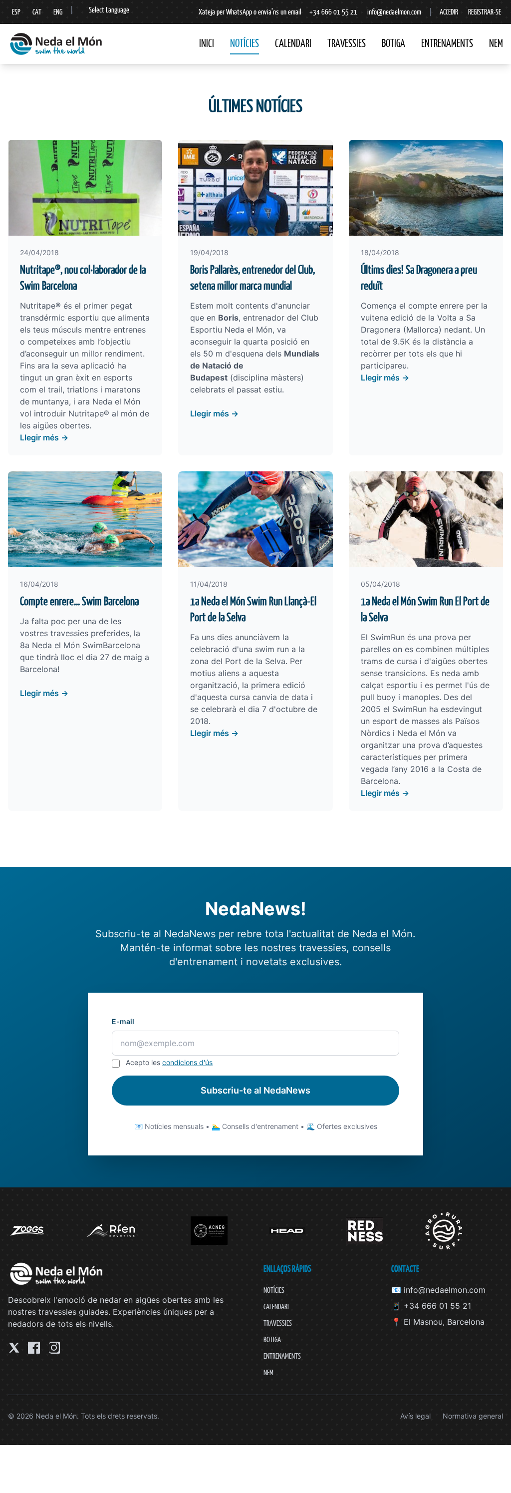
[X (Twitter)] (14, 1348)
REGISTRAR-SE (484, 11)
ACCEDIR (449, 11)
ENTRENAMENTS (447, 43)
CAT (36, 11)
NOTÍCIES (244, 43)
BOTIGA (393, 43)
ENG (57, 11)
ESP (16, 11)
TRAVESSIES (346, 43)
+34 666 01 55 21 (333, 11)
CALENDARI (293, 43)
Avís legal (415, 1416)
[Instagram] (54, 1348)
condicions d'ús (187, 1062)
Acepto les (169, 1062)
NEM (496, 43)
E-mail (123, 1021)
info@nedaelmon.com (394, 11)
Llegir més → (44, 437)
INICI (206, 43)
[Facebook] (34, 1348)
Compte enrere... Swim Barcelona (79, 601)
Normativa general (473, 1416)
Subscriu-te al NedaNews (255, 1090)
